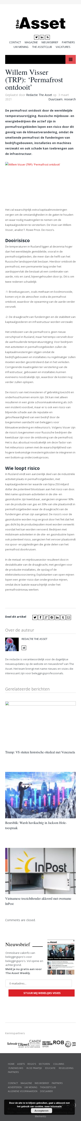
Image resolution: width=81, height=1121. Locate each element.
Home (11, 1064)
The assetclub (42, 47)
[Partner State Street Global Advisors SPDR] (47, 1044)
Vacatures (63, 47)
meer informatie (53, 1106)
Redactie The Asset (39, 95)
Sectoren (44, 1064)
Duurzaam (55, 99)
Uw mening (21, 47)
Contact (15, 42)
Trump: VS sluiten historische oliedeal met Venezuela (40, 752)
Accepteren (41, 1110)
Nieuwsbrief (50, 42)
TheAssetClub (48, 1087)
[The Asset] (40, 22)
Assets (21, 1064)
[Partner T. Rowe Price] (23, 1044)
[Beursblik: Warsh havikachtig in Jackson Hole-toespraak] (40, 795)
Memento (40, 1116)
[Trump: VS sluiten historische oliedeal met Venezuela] (40, 724)
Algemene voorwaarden (22, 1091)
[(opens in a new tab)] (35, 1043)
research (70, 99)
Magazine (31, 42)
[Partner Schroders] (11, 1044)
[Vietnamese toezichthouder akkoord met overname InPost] (40, 871)
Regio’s (31, 1064)
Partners (68, 42)
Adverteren (15, 1087)
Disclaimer (46, 1091)
